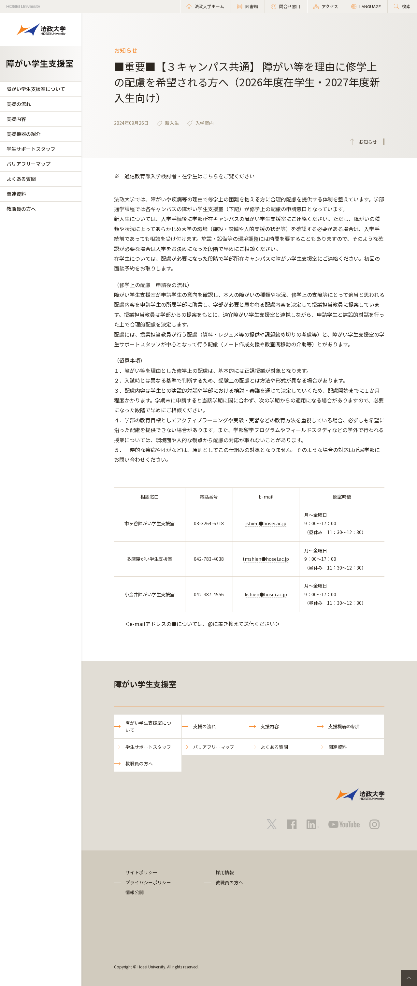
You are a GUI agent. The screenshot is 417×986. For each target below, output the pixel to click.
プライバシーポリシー (148, 882)
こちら (210, 176)
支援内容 (16, 118)
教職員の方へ (21, 208)
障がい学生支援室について (36, 88)
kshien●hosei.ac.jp (266, 594)
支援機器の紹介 (24, 133)
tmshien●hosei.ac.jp (266, 559)
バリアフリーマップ (28, 163)
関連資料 (16, 193)
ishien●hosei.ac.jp (265, 523)
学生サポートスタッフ (31, 148)
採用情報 (225, 872)
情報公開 (134, 892)
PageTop (409, 978)
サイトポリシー (141, 872)
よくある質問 (21, 178)
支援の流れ (19, 103)
